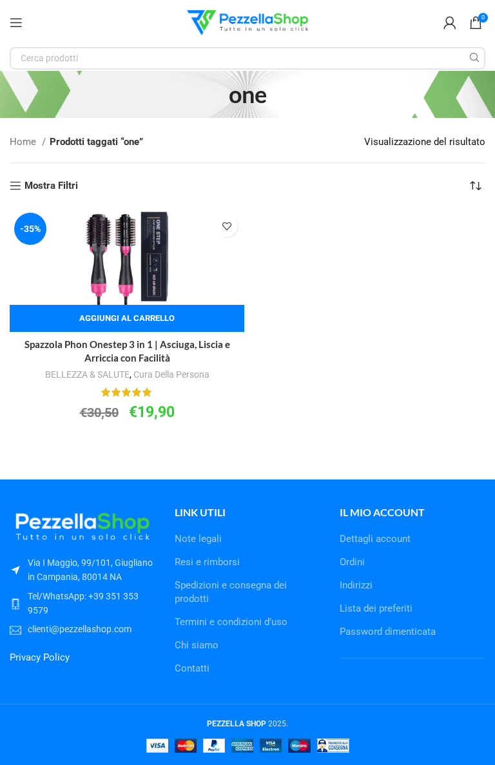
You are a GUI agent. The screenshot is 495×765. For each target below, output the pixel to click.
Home (24, 142)
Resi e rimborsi (207, 562)
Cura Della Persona (171, 374)
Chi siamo (196, 645)
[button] (127, 318)
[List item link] (82, 603)
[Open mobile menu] (16, 22)
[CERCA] (474, 58)
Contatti (192, 668)
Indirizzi (356, 585)
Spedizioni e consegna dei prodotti (231, 592)
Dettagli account (375, 539)
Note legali (198, 539)
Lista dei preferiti (376, 608)
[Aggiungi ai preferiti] (226, 226)
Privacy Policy (40, 657)
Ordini (352, 562)
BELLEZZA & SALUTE (87, 374)
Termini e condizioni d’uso (231, 622)
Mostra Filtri (51, 185)
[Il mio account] (450, 22)
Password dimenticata (388, 631)
